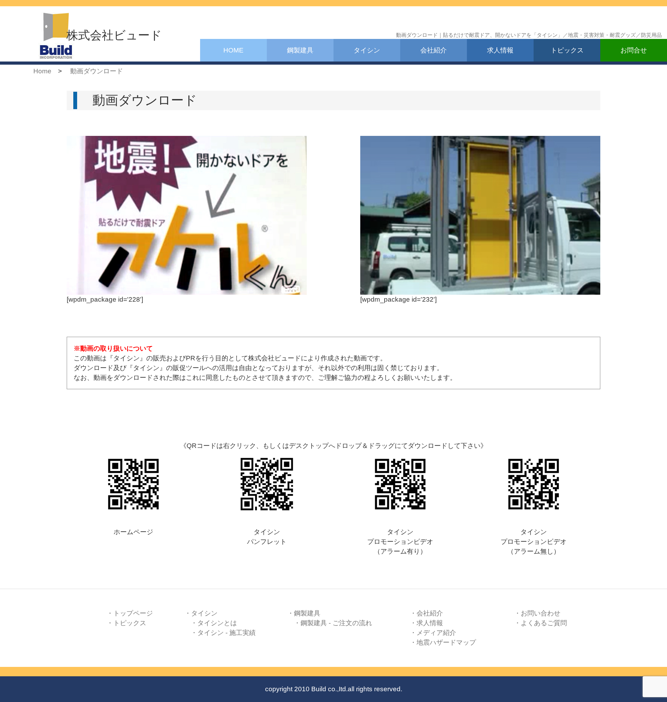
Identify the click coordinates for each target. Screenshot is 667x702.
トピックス (567, 50)
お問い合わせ (540, 613)
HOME (233, 50)
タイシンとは (217, 623)
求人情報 (500, 50)
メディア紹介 (436, 632)
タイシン (367, 50)
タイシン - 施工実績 (226, 632)
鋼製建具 (300, 50)
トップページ (133, 613)
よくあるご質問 (544, 623)
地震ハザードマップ (446, 642)
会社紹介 (433, 50)
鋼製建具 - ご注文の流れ (336, 623)
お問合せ (633, 50)
